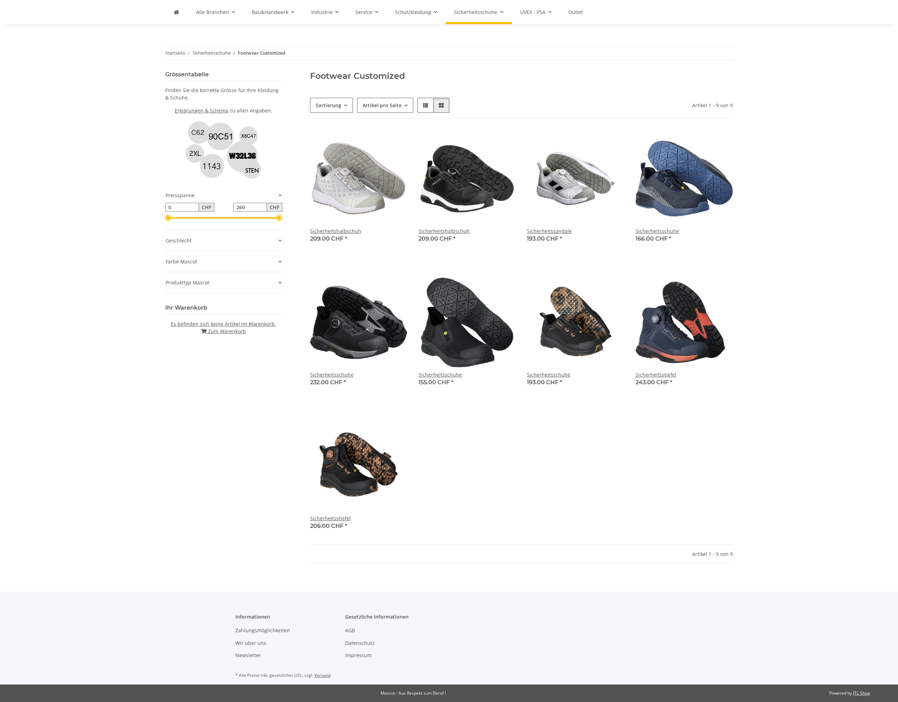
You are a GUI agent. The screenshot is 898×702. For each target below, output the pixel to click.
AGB (350, 630)
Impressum (358, 655)
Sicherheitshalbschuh (335, 231)
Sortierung (328, 105)
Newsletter (248, 655)
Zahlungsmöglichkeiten (262, 630)
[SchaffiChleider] (176, 12)
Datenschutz (360, 643)
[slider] (168, 218)
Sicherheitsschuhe (657, 231)
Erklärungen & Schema (201, 110)
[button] (425, 105)
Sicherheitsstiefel (656, 374)
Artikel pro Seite (382, 105)
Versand (322, 675)
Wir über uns (250, 643)
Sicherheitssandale (549, 231)
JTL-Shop (861, 693)
